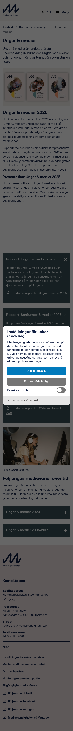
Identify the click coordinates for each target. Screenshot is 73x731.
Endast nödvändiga (36, 381)
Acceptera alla (36, 370)
